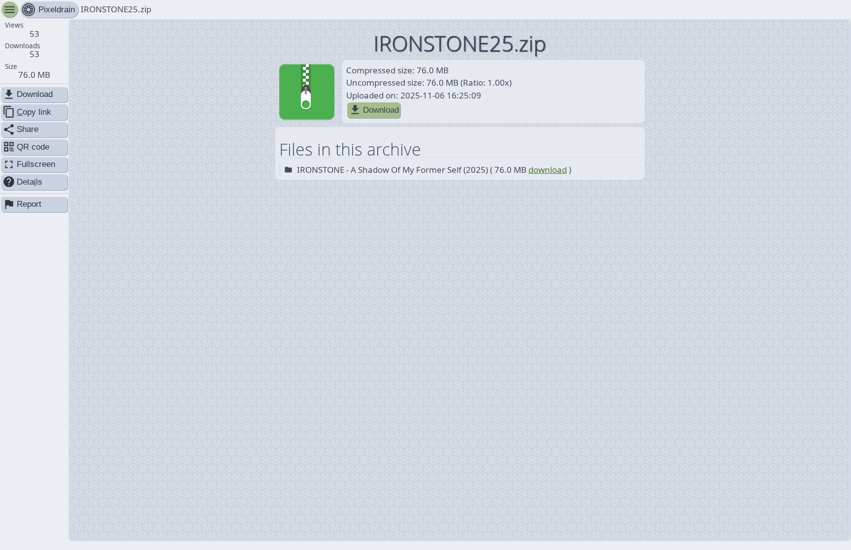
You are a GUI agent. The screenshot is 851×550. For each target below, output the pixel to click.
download (547, 169)
